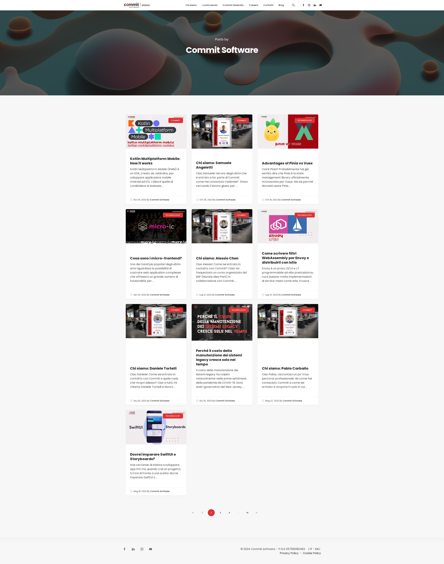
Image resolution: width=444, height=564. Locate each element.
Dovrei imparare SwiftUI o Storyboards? (153, 456)
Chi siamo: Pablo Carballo (285, 368)
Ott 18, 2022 (271, 199)
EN (317, 549)
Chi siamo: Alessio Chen (217, 258)
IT (311, 549)
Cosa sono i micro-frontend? (156, 258)
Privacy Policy (289, 553)
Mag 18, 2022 (140, 491)
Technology (304, 120)
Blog (281, 5)
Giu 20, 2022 (140, 400)
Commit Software (159, 199)
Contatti (268, 5)
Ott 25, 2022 (205, 199)
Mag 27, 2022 (272, 400)
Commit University (233, 5)
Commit (175, 120)
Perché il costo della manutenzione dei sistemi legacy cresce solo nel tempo (219, 357)
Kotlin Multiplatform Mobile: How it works (155, 161)
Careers (253, 5)
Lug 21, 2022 (205, 294)
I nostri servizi (209, 5)
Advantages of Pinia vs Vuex (287, 163)
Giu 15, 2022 (205, 400)
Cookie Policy (312, 553)
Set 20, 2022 (140, 294)
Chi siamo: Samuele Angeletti (213, 165)
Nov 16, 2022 (140, 199)
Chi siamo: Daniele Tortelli (153, 368)
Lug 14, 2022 (271, 294)
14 (247, 512)
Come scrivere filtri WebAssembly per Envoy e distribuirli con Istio (285, 258)
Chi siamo (191, 5)
